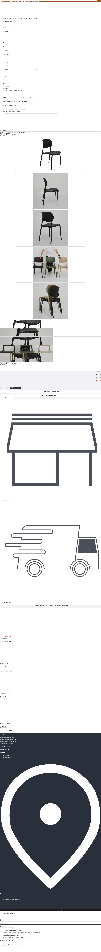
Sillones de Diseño (13, 105)
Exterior (24, 109)
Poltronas (5, 35)
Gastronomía (18, 109)
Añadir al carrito (15, 388)
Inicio (1, 132)
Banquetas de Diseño (28, 97)
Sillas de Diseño (21, 94)
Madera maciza (11, 109)
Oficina (5, 46)
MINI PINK (5, 111)
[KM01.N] (50, 172)
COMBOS (5, 50)
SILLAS (5, 94)
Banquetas (6, 31)
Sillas (4, 27)
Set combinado (7, 66)
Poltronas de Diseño (27, 101)
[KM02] (50, 282)
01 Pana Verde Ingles (6, 663)
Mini (4, 43)
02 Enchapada (5, 723)
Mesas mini (12, 111)
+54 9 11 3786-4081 (5, 904)
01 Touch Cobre (5, 693)
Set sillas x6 (6, 58)
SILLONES (5, 105)
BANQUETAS (6, 97)
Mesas (4, 39)
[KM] (50, 318)
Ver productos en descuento (33, 1)
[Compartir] (7, 949)
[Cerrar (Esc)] (10, 949)
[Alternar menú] (1, 15)
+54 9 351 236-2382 (5, 902)
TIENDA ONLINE (7, 21)
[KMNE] (50, 245)
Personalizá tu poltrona (16, 101)
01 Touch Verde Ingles (7, 631)
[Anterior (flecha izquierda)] (1, 951)
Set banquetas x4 (7, 62)
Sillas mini (17, 111)
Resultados (4, 923)
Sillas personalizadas (12, 132)
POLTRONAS (6, 101)
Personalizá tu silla (12, 94)
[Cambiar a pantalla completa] (4, 949)
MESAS (5, 109)
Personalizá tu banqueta (16, 97)
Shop (5, 132)
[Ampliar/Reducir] (1, 949)
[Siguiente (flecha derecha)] (4, 951)
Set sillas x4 (6, 54)
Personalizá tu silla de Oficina (33, 94)
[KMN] (50, 209)
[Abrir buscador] (2, 118)
